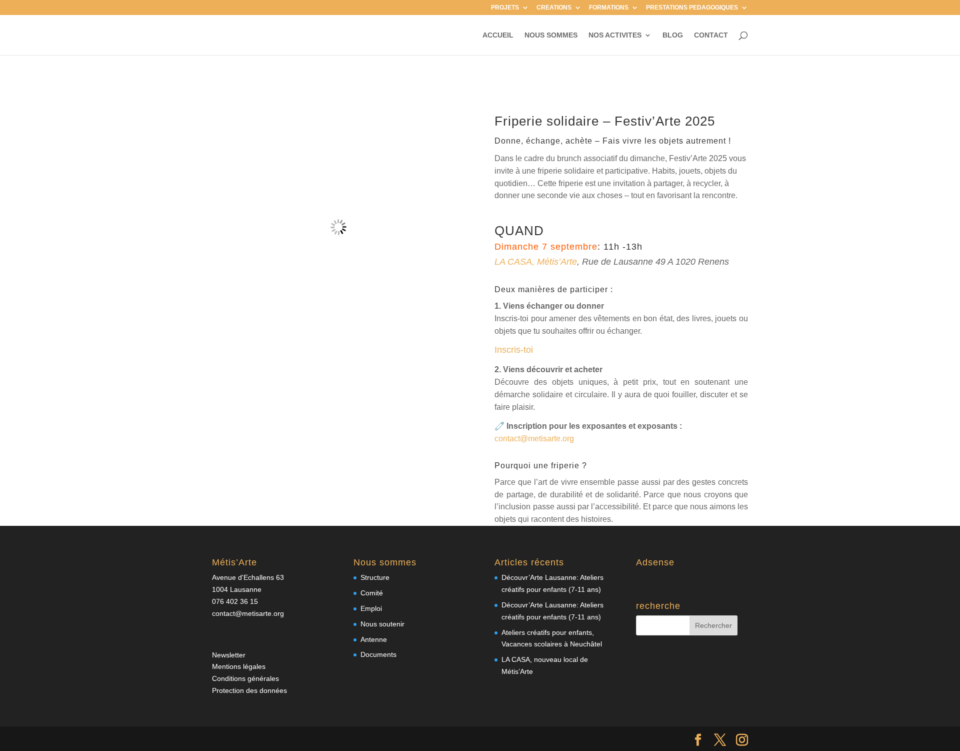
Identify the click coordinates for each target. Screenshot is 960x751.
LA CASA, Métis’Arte (535, 262)
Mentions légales (239, 666)
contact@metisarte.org (534, 438)
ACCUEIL (498, 35)
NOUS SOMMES (551, 35)
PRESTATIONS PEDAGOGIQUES (692, 8)
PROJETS (505, 8)
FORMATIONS (608, 8)
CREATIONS (554, 8)
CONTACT (711, 35)
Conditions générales (245, 678)
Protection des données (249, 690)
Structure (375, 577)
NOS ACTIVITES (615, 35)
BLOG (672, 35)
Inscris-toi (513, 350)
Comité (371, 593)
